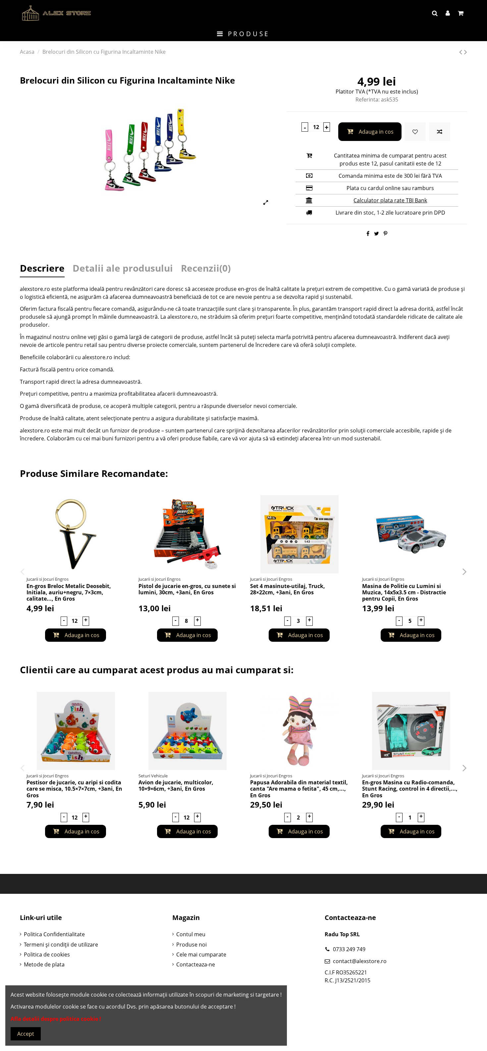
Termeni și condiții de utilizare (61, 944)
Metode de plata (44, 964)
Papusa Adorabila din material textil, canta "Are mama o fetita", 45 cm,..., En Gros (299, 789)
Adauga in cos (376, 131)
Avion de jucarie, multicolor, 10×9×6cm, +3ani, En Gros (175, 785)
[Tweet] (376, 233)
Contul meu (190, 934)
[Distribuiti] (367, 233)
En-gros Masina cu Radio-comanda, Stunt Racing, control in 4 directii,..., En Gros (410, 789)
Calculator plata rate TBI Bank (390, 200)
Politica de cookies (47, 954)
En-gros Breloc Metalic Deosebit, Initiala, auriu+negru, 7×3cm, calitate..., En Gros (69, 592)
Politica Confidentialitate (54, 934)
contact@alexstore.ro (360, 961)
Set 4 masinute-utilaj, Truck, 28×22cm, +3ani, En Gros (287, 589)
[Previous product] (461, 51)
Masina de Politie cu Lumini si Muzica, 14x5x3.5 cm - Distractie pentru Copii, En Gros (404, 592)
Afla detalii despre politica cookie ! (56, 1018)
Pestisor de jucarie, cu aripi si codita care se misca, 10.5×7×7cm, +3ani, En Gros (74, 789)
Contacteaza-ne (195, 964)
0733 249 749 (349, 949)
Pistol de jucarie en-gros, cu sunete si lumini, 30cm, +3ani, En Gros (187, 589)
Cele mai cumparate (201, 954)
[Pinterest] (385, 233)
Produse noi (191, 944)
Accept (25, 1033)
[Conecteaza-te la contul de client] (448, 13)
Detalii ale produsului (123, 269)
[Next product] (465, 51)
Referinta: (367, 99)
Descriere (42, 269)
